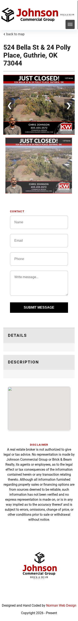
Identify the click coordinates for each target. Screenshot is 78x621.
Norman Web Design (61, 605)
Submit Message (39, 307)
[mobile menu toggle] (70, 24)
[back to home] (30, 15)
